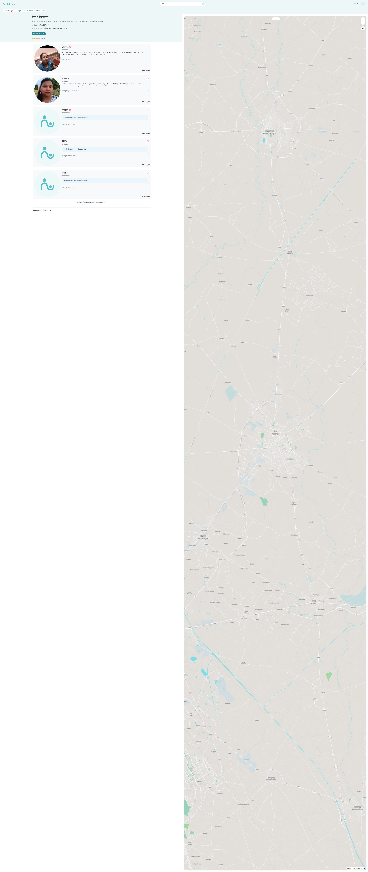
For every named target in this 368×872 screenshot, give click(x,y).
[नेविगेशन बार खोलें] (363, 4)
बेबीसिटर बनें (355, 4)
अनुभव (19, 11)
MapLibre (349, 868)
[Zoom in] (363, 19)
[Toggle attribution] (364, 868)
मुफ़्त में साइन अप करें (38, 33)
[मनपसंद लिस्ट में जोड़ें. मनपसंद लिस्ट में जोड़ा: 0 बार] (148, 46)
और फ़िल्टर (41, 11)
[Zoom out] (363, 23)
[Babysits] (9, 4)
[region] (275, 443)
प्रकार (9, 11)
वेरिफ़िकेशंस (29, 11)
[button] (242, 482)
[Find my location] (363, 28)
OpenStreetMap (358, 868)
